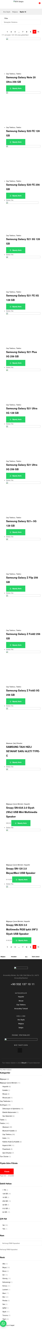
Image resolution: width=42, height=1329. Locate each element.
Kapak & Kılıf (6, 1145)
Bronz (4, 1271)
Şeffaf (4, 1308)
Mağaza (15, 12)
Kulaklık (5, 1090)
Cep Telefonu (10, 74)
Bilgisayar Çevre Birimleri (14, 804)
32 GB (4, 1205)
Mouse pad (6, 1097)
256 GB (5, 1201)
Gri (3, 1275)
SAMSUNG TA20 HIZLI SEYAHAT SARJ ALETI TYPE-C (23, 751)
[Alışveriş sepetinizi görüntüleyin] (38, 4)
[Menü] (2, 4)
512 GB (5, 1208)
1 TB (4, 1190)
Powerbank (6, 1149)
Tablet (2, 1120)
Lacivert (5, 1289)
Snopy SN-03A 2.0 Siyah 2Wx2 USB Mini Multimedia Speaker (21, 812)
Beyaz (4, 1267)
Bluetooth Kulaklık (8, 1131)
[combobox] (8, 1249)
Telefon (18, 74)
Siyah (4, 1311)
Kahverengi (6, 1282)
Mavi (4, 1293)
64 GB (4, 1212)
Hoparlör (27, 804)
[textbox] (8, 1249)
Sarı (3, 1304)
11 (38, 32)
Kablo (4, 1138)
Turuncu (5, 1315)
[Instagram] (20, 1050)
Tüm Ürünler (4, 1156)
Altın (3, 1264)
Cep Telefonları (5, 1101)
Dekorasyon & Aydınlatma (11, 1108)
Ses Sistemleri (7, 1116)
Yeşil (4, 1319)
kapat (12, 1325)
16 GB (4, 1197)
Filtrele (6, 1171)
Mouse (4, 1094)
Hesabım (14, 957)
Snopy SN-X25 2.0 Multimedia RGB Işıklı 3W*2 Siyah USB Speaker (22, 929)
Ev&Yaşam (3, 1105)
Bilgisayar (3, 1079)
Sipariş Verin (17, 88)
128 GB (5, 1193)
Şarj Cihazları (17, 743)
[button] (3, 1323)
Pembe (4, 1300)
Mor (3, 1297)
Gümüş (4, 1278)
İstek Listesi (35, 957)
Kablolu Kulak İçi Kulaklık (10, 1142)
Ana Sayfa (6, 12)
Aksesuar (9, 743)
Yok (3, 1229)
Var (3, 1225)
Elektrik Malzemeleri (9, 1112)
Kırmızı (4, 1286)
